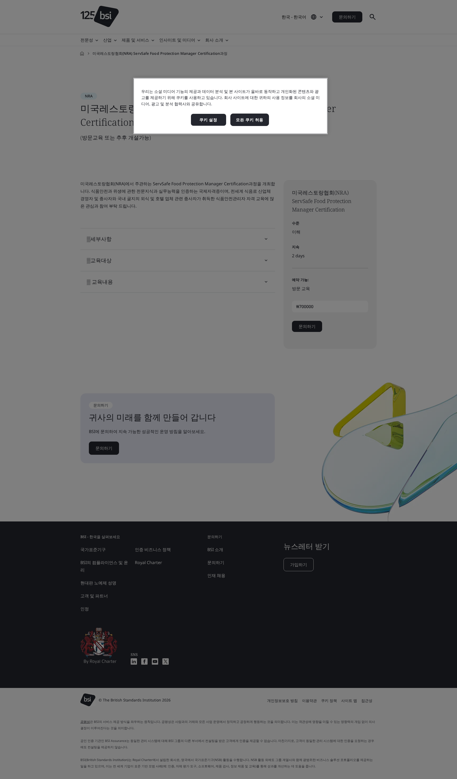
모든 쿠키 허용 (249, 120)
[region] (230, 106)
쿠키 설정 (208, 120)
